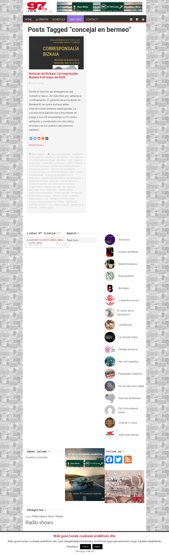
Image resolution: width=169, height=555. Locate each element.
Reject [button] (97, 546)
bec (70, 160)
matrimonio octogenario (41, 193)
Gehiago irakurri (84, 551)
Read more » (36, 145)
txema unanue (61, 205)
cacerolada (47, 163)
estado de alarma (37, 184)
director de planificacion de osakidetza (61, 178)
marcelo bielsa (65, 190)
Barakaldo (62, 160)
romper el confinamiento (62, 199)
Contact (92, 19)
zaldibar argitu (46, 207)
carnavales (60, 163)
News (59, 516)
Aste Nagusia (77, 157)
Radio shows (38, 154)
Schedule (58, 19)
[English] (143, 18)
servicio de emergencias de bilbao (46, 202)
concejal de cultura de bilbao (65, 166)
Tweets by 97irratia (36, 457)
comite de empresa (39, 166)
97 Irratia (42, 19)
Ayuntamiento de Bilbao (42, 160)
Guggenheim (35, 187)
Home (28, 19)
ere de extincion (68, 181)
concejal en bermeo (39, 169)
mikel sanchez (62, 193)
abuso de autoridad (60, 154)
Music (51, 516)
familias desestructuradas (61, 184)
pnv (46, 199)
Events (28, 517)
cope (71, 172)
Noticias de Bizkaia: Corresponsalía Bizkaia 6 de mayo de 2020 (53, 75)
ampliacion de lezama (57, 157)
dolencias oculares (38, 181)
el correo (54, 181)
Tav (50, 205)
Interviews (39, 516)
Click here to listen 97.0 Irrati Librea (46, 240)
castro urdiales (74, 163)
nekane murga (60, 196)
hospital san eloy (52, 187)
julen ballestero (49, 190)
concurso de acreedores (63, 169)
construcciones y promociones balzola (48, 172)
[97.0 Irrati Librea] (39, 7)
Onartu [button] (85, 546)
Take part (75, 19)
